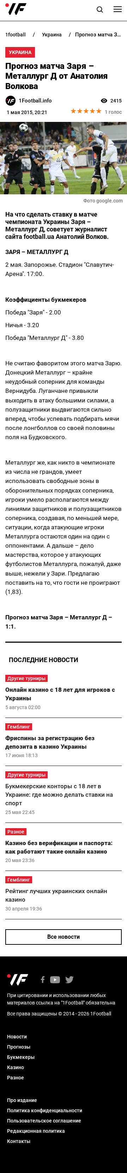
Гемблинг (18, 727)
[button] (100, 10)
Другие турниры (26, 678)
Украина (20, 52)
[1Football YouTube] (55, 980)
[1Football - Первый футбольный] (15, 9)
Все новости (63, 936)
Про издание (22, 1100)
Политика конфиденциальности (44, 1110)
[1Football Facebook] (43, 980)
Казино (15, 1067)
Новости (17, 1036)
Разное (15, 832)
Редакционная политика (36, 1131)
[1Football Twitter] (69, 980)
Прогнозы (18, 1047)
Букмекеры (21, 1057)
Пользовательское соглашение (44, 1121)
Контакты (18, 1141)
